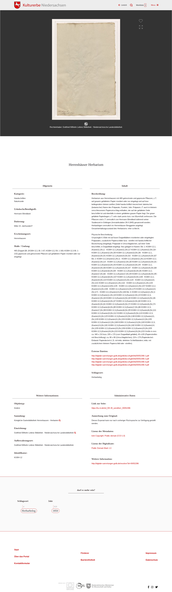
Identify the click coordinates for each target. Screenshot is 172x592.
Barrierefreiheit (88, 560)
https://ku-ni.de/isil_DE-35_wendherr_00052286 (111, 408)
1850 (55, 510)
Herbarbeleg (29, 510)
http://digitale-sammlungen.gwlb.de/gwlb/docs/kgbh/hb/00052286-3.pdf (120, 362)
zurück (124, 5)
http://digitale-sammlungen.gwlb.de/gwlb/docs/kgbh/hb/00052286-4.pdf (120, 365)
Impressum (151, 553)
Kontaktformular (22, 563)
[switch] (141, 21)
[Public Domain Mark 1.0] (86, 124)
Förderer (85, 553)
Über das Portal (21, 556)
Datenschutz (152, 560)
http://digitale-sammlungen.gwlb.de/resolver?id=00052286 (115, 463)
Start (16, 550)
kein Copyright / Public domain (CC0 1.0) (108, 436)
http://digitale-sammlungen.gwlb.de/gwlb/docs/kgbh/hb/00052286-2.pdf (120, 359)
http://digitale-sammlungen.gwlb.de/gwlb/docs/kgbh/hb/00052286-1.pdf (120, 356)
